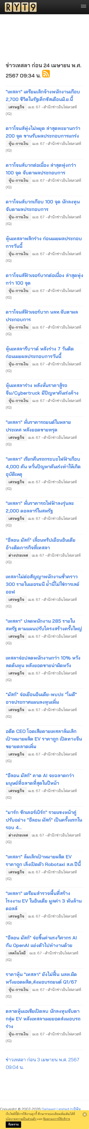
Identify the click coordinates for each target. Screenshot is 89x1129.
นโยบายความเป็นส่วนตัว (21, 1119)
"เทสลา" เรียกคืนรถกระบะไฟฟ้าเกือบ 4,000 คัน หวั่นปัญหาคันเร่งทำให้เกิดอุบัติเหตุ (43, 466)
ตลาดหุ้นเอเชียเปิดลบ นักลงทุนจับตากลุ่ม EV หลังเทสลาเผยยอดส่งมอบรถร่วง (43, 1018)
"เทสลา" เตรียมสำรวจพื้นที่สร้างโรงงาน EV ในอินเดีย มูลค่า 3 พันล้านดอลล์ (44, 900)
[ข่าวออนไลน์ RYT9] (19, 7)
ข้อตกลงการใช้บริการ (56, 1119)
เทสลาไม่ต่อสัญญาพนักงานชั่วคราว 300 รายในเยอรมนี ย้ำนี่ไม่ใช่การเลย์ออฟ (42, 584)
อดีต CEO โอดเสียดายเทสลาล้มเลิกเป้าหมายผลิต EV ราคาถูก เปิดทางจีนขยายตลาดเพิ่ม (44, 738)
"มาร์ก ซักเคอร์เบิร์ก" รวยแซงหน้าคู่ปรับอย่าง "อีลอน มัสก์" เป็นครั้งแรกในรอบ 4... (44, 819)
